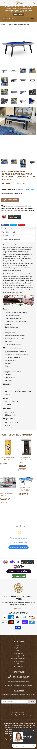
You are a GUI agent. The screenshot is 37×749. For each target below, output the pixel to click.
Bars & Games (20, 712)
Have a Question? (18, 656)
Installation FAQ (18, 653)
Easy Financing (18, 648)
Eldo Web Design (26, 715)
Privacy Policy (18, 666)
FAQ (18, 650)
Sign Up (31, 701)
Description (7, 228)
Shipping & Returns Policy (18, 658)
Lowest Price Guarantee (12, 239)
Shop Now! (18, 14)
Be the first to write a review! (18, 547)
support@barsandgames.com (19, 681)
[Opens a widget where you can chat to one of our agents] (24, 738)
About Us (18, 645)
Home (3, 24)
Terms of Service (18, 661)
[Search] (33, 19)
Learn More (18, 608)
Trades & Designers (18, 664)
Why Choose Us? (9, 232)
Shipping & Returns (10, 236)
